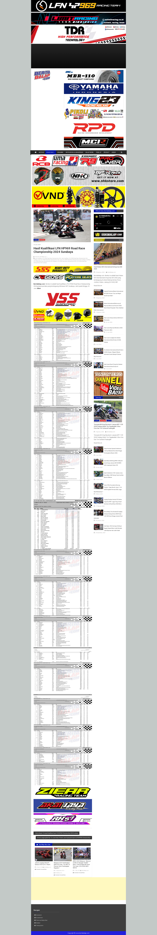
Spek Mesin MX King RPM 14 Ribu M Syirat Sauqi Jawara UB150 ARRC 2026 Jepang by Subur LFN (113, 463)
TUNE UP (98, 152)
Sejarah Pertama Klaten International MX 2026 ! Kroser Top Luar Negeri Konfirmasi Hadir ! (113, 293)
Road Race (42, 239)
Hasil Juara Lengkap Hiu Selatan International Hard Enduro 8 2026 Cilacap (112, 340)
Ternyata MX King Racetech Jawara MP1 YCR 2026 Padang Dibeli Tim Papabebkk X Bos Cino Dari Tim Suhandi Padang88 (108, 426)
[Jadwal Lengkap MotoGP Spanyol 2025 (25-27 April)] (44, 854)
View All (121, 240)
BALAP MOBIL (90, 152)
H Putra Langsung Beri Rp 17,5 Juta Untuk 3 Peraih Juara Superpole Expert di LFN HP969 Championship (63, 837)
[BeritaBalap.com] (36, 152)
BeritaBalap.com (47, 867)
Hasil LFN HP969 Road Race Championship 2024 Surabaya (73, 259)
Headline (36, 239)
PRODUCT (106, 152)
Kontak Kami (39, 917)
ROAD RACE (50, 152)
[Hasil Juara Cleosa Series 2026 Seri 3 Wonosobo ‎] (98, 318)
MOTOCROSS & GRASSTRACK (74, 152)
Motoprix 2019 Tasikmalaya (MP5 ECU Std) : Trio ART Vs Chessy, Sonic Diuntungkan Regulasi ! (62, 865)
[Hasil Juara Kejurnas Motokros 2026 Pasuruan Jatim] (98, 328)
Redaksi (38, 923)
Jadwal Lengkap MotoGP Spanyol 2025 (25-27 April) (42, 863)
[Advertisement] (78, 56)
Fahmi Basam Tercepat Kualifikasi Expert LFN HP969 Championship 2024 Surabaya (57, 833)
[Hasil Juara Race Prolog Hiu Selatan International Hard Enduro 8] (98, 365)
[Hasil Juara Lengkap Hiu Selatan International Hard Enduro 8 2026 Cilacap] (98, 338)
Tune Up (109, 420)
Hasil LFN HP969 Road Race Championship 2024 (48, 259)
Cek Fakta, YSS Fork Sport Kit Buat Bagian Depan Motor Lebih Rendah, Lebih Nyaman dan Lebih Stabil (113, 528)
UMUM (114, 152)
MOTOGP (41, 152)
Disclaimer (39, 915)
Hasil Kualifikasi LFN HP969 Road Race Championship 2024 (48, 258)
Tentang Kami (39, 925)
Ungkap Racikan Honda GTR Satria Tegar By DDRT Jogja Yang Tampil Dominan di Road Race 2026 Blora (113, 502)
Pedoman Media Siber (41, 920)
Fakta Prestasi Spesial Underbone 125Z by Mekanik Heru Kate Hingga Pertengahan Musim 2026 (113, 451)
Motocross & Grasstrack (106, 263)
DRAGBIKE (60, 152)
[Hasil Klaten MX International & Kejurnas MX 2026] (108, 254)
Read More (97, 285)
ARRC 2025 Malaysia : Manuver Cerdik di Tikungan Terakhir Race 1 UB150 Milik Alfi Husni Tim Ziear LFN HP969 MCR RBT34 (82, 864)
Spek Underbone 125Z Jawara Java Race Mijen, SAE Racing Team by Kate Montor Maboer (113, 475)
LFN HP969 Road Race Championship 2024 (66, 261)
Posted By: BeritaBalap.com (41, 256)
